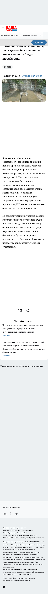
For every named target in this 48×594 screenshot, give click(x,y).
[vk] (20, 310)
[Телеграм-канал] (16, 513)
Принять (39, 42)
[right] (45, 35)
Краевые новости (30, 35)
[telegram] (28, 310)
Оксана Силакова (32, 75)
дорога (7, 66)
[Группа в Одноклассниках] (11, 513)
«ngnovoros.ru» (20, 528)
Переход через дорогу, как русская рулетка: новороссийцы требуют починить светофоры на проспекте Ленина (23, 330)
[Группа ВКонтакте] (5, 513)
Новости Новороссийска (11, 35)
